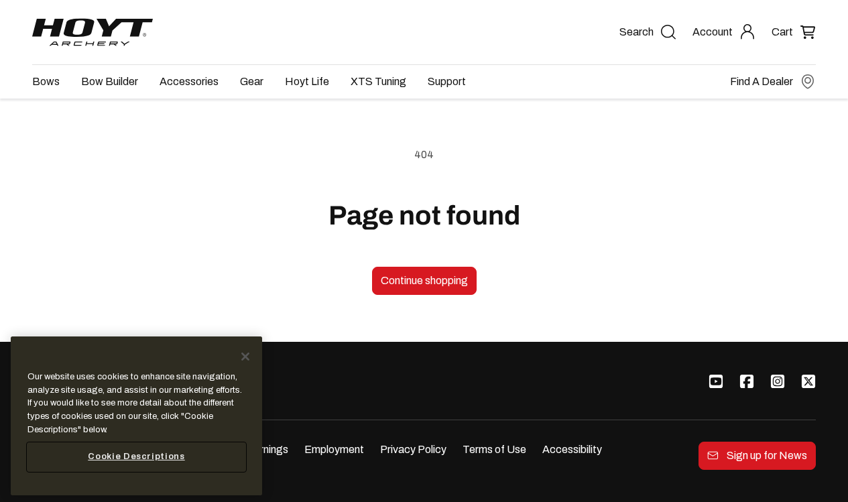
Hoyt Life (307, 81)
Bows (46, 81)
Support (447, 81)
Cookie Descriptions (136, 457)
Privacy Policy (413, 449)
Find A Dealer (761, 81)
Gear (251, 81)
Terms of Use (494, 449)
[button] (794, 31)
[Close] (245, 356)
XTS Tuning (378, 81)
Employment (334, 449)
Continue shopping (424, 280)
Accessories (189, 81)
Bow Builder (109, 81)
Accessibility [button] (572, 449)
